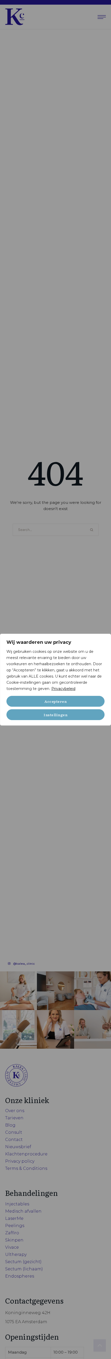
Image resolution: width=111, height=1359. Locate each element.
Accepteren (55, 701)
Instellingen (55, 714)
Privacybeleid (63, 688)
